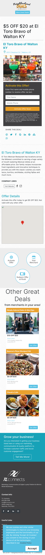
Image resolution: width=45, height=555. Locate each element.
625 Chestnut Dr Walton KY (19, 52)
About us (4, 524)
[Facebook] (17, 186)
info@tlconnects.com (8, 502)
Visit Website (9, 186)
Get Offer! (33, 345)
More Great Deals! (22, 12)
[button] (22, 223)
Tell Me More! (22, 457)
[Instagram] (21, 186)
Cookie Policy (25, 543)
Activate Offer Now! (22, 109)
